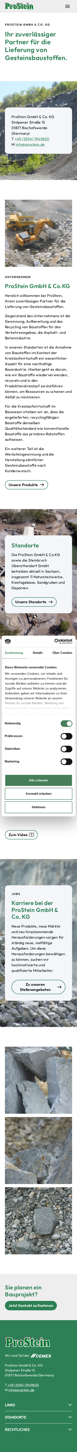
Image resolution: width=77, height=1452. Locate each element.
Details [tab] (38, 652)
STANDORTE (15, 1417)
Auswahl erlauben (39, 793)
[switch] (66, 736)
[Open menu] (67, 6)
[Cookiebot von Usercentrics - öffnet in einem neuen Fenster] (54, 641)
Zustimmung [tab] (14, 652)
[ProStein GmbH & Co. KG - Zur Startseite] (19, 6)
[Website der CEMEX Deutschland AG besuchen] (41, 1355)
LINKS (10, 1405)
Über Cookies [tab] (62, 652)
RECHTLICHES (17, 1429)
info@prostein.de (30, 144)
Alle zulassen (38, 780)
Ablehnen (38, 807)
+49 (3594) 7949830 (32, 139)
